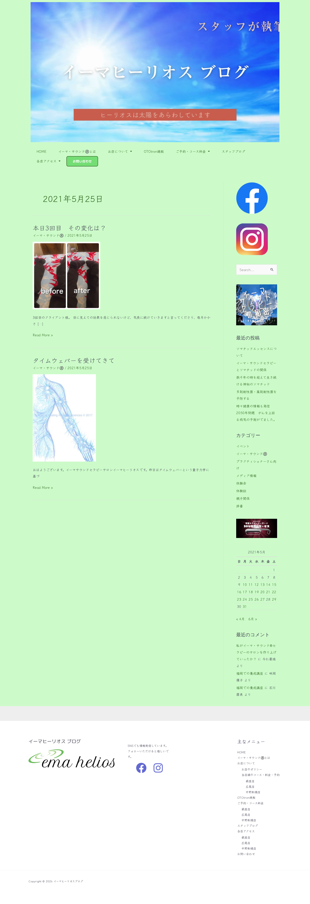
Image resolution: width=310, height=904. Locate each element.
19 (257, 591)
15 (274, 584)
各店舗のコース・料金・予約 (260, 775)
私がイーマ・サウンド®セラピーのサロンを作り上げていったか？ (256, 652)
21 (268, 591)
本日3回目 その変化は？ (69, 227)
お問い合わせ (82, 161)
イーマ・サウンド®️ (48, 235)
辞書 (239, 505)
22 (274, 591)
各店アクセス (46, 161)
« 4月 (240, 618)
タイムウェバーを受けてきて (74, 360)
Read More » (43, 334)
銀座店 (250, 781)
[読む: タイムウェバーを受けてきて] (64, 417)
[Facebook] (141, 768)
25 (251, 599)
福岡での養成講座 (249, 673)
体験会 (241, 483)
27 (262, 599)
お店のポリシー (251, 769)
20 (262, 591)
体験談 (241, 490)
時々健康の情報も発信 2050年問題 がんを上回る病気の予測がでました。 (256, 412)
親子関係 (243, 498)
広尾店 (250, 786)
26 (257, 599)
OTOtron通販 (154, 151)
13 (262, 584)
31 (245, 606)
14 (268, 584)
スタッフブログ (233, 151)
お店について (118, 151)
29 (274, 599)
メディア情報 (246, 475)
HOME (41, 151)
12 (257, 584)
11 (251, 584)
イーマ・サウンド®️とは (77, 151)
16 (239, 591)
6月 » (252, 618)
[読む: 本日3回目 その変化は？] (66, 274)
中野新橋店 (253, 792)
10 (245, 584)
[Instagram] (158, 768)
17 (245, 591)
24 (245, 599)
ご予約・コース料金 (191, 151)
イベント (243, 446)
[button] (120, 151)
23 (239, 599)
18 (251, 591)
